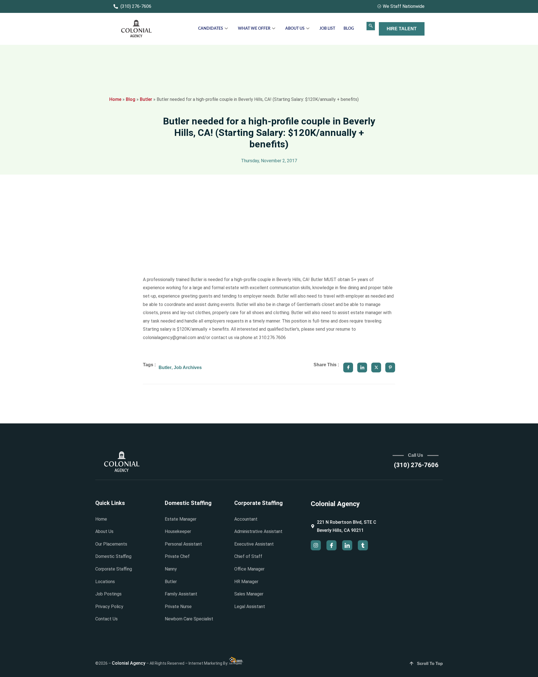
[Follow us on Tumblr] (363, 545)
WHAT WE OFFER (254, 29)
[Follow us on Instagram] (316, 545)
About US (295, 29)
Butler (146, 99)
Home (115, 99)
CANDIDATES (210, 29)
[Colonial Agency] (136, 29)
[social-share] (348, 367)
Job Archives (188, 367)
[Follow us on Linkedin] (347, 545)
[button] (371, 26)
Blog (349, 29)
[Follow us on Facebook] (331, 545)
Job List (327, 29)
